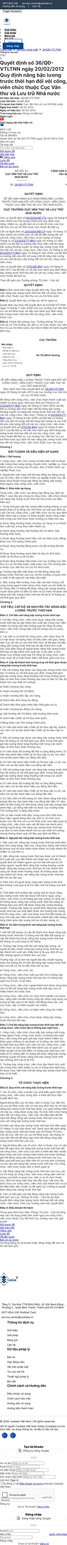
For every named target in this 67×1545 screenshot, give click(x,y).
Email (3, 1466)
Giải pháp (12, 1335)
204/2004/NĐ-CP (34, 231)
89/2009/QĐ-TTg (36, 217)
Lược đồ (5, 160)
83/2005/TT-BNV (10, 252)
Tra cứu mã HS (15, 1371)
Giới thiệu (12, 1330)
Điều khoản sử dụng (19, 1393)
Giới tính (4, 1480)
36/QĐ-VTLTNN (51, 49)
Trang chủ (6, 49)
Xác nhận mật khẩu (11, 1476)
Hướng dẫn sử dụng (14, 6)
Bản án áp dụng (9, 166)
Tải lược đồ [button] (6, 144)
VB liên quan (7, 163)
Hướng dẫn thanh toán (20, 1408)
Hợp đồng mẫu (15, 1361)
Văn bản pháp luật (27, 49)
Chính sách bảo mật (18, 1398)
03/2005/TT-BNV (25, 240)
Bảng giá (12, 1339)
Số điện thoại (7, 1469)
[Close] (0, 1444)
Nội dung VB (7, 151)
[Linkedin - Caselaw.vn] (13, 1435)
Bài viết (8, 38)
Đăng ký (44, 1543)
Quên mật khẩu (58, 1534)
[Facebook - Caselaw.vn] (5, 1435)
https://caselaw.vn (49, 1426)
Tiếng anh (9, 157)
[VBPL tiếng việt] (2, 119)
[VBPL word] (2, 126)
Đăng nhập (43, 1506)
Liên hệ (36, 6)
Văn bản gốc (7, 154)
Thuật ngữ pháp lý (18, 1376)
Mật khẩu (5, 1473)
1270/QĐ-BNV (34, 266)
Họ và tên (5, 1463)
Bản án (11, 1357)
